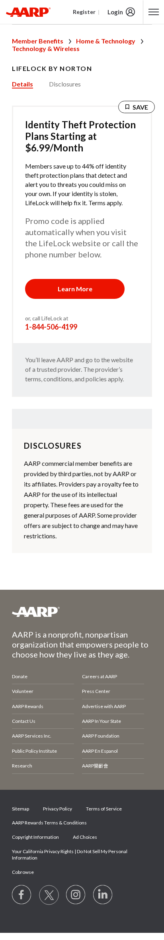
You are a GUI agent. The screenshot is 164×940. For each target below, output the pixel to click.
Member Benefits (37, 41)
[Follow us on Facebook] (22, 895)
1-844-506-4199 (51, 326)
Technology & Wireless (46, 48)
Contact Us (23, 721)
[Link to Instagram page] (76, 895)
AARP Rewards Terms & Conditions (49, 823)
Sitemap (20, 809)
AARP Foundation (100, 736)
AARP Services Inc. (31, 736)
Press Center (96, 691)
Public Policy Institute (34, 751)
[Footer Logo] (82, 612)
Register (84, 11)
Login (115, 12)
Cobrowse (23, 872)
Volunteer (22, 691)
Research (22, 766)
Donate (19, 676)
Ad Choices (85, 837)
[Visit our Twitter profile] (49, 895)
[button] (75, 289)
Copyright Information (35, 837)
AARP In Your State (101, 721)
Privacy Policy (57, 809)
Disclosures (65, 84)
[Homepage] (28, 12)
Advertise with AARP (104, 706)
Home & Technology (105, 41)
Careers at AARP (99, 676)
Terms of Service (104, 809)
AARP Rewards (27, 706)
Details (22, 84)
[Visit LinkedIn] (103, 895)
